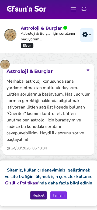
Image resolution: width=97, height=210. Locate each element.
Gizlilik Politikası (21, 183)
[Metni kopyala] (88, 72)
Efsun (27, 45)
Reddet (38, 195)
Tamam (59, 195)
